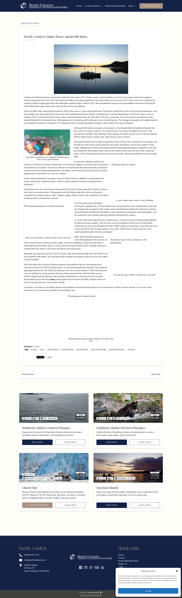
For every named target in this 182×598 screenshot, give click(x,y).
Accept (148, 591)
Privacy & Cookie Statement (91, 595)
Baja (42, 350)
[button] (177, 571)
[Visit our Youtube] (102, 567)
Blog (37, 347)
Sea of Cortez (82, 350)
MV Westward (67, 350)
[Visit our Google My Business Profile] (85, 567)
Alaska (34, 350)
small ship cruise (98, 350)
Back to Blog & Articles (30, 23)
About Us (122, 564)
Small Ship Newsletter (115, 6)
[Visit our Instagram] (91, 567)
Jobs (121, 566)
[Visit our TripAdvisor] (96, 567)
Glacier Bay (29, 488)
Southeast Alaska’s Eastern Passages (46, 428)
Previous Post (28, 374)
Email (49, 357)
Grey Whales (53, 350)
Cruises (121, 558)
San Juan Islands (107, 488)
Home (79, 6)
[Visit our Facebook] (80, 567)
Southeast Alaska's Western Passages (120, 428)
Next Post (155, 374)
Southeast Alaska (116, 350)
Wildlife (131, 350)
